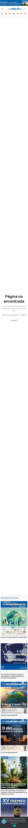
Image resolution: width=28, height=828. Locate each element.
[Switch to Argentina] (2, 13)
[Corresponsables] (14, 8)
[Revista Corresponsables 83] (14, 698)
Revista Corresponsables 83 (9, 715)
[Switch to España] (6, 13)
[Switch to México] (21, 13)
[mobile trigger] (3, 9)
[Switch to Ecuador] (17, 13)
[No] (26, 822)
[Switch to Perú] (25, 13)
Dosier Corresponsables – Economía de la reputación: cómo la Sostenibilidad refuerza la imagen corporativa (14, 792)
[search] (21, 9)
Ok (14, 825)
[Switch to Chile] (10, 13)
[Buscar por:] (12, 315)
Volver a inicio (14, 320)
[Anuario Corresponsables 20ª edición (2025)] (14, 618)
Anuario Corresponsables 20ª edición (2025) (14, 637)
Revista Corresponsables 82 (9, 752)
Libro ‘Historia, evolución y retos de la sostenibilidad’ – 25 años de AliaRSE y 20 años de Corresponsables (12, 676)
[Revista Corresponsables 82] (14, 735)
